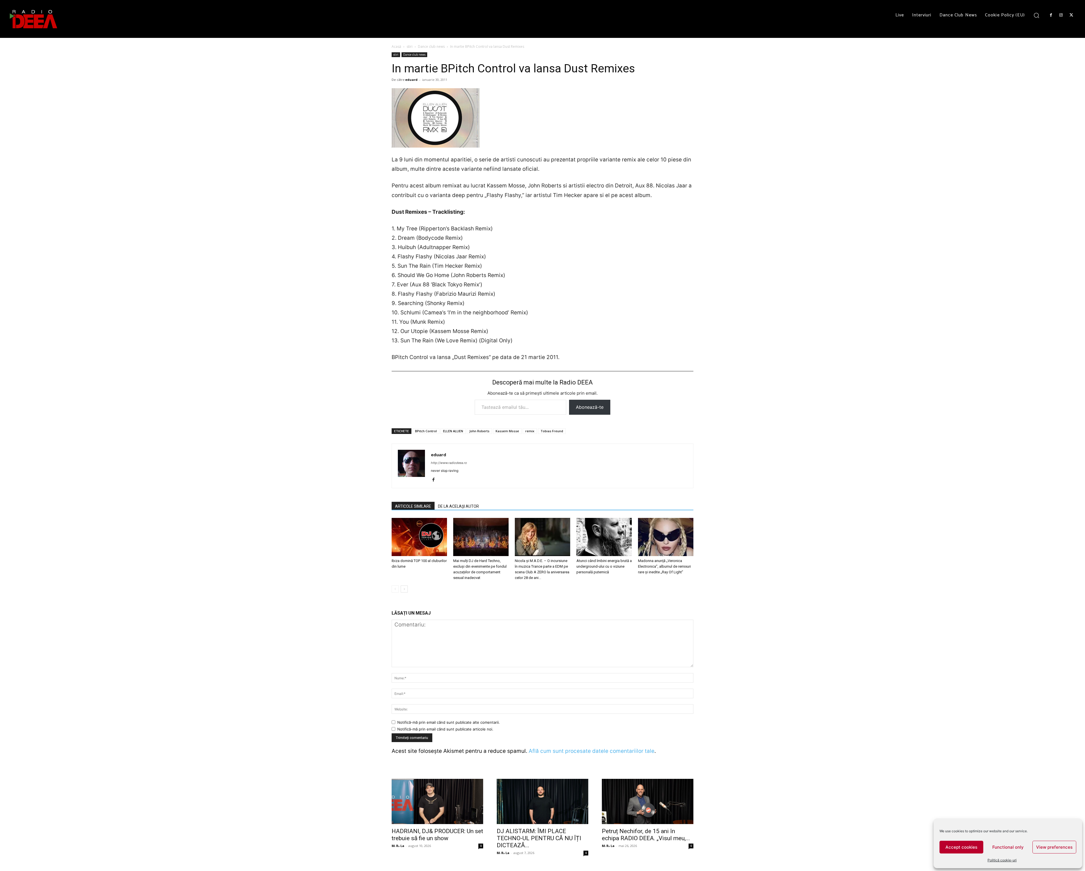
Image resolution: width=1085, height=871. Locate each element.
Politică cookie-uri (1002, 860)
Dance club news (431, 46)
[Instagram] (1061, 15)
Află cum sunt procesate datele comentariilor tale (591, 751)
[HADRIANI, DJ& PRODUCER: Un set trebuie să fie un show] (437, 801)
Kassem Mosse (507, 431)
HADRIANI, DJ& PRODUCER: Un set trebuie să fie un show (437, 835)
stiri (410, 46)
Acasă (396, 46)
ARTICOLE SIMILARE (413, 506)
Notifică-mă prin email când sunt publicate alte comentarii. (448, 722)
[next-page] (404, 589)
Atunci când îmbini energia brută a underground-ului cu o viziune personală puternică (604, 566)
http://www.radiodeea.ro (449, 463)
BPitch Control (426, 431)
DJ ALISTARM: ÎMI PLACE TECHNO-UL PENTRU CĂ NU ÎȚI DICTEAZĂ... (539, 838)
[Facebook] (1051, 15)
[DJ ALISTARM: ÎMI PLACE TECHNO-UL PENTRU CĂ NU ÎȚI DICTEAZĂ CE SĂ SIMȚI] (542, 801)
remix (529, 431)
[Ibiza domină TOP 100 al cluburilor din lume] (419, 537)
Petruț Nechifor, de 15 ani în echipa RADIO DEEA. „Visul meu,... (646, 835)
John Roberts (479, 431)
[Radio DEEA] (34, 19)
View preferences (1054, 847)
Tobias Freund (552, 431)
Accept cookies (961, 847)
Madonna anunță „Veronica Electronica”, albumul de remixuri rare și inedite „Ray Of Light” (664, 566)
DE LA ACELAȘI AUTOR (458, 506)
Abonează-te (590, 407)
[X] (1071, 15)
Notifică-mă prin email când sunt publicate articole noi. (445, 729)
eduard (411, 79)
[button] (1036, 15)
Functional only (1008, 847)
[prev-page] (395, 589)
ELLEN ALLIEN (453, 431)
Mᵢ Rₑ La (398, 846)
